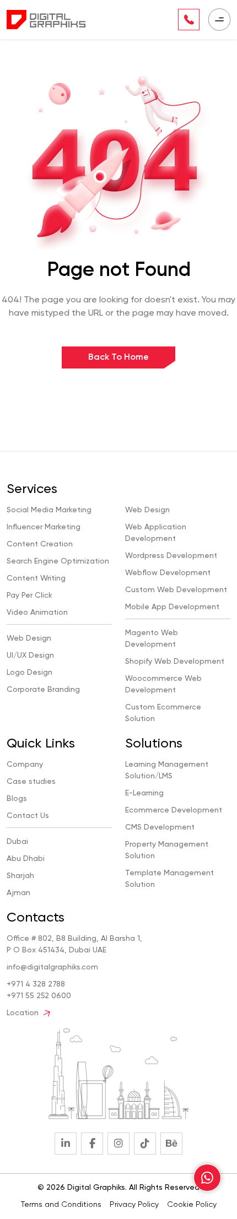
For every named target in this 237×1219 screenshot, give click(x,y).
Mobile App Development (172, 607)
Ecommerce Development (173, 810)
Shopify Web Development (174, 661)
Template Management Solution (169, 878)
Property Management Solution (166, 850)
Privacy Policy (134, 1205)
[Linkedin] (66, 1144)
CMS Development (160, 827)
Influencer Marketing (43, 527)
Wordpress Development (171, 556)
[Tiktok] (145, 1144)
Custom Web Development (176, 590)
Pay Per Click (29, 595)
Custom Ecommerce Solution (163, 713)
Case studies (31, 781)
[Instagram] (118, 1144)
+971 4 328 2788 (36, 984)
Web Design (29, 638)
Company (25, 764)
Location (24, 1013)
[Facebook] (92, 1144)
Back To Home (118, 357)
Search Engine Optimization (58, 561)
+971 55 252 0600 (39, 996)
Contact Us (28, 816)
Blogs (17, 799)
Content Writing (36, 578)
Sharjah (20, 876)
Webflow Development (168, 573)
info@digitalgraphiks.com (52, 967)
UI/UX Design (30, 655)
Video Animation (37, 612)
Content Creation (40, 544)
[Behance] (171, 1144)
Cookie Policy (192, 1205)
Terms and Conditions (61, 1205)
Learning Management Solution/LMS (166, 770)
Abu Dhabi (26, 859)
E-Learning (144, 793)
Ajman (18, 893)
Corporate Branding (43, 690)
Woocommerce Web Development (163, 684)
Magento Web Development (151, 638)
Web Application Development (155, 533)
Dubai (17, 842)
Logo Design (29, 672)
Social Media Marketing (49, 510)
